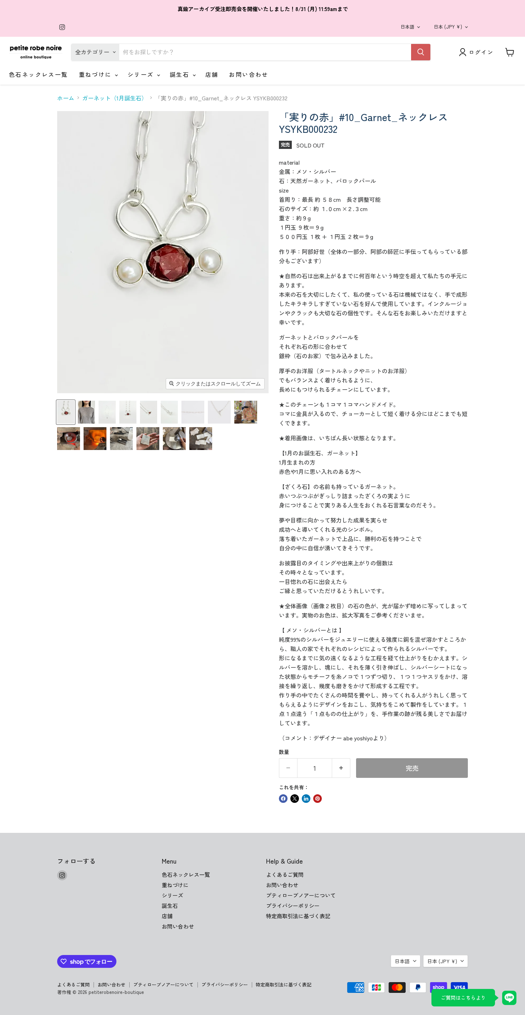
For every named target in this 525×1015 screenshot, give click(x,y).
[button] (65, 412)
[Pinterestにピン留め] (317, 798)
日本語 (407, 26)
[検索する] (420, 52)
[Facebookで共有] (283, 798)
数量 (284, 752)
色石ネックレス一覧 (38, 74)
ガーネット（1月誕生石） (114, 98)
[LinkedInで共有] (306, 798)
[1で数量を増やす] (341, 768)
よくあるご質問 (285, 874)
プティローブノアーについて (301, 895)
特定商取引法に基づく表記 (298, 916)
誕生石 (181, 74)
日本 (448, 26)
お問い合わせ (248, 74)
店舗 (212, 74)
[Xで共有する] (294, 798)
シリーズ (142, 74)
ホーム (65, 98)
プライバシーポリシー (293, 905)
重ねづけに (96, 74)
